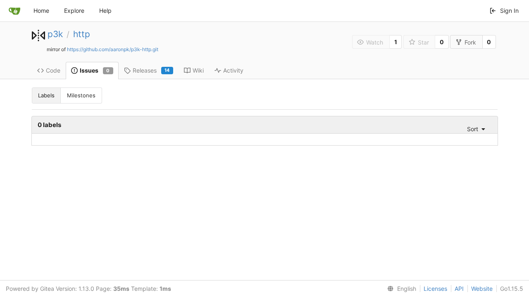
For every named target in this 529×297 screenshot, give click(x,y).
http (81, 34)
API (459, 288)
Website (482, 288)
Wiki (198, 70)
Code (53, 70)
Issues (95, 70)
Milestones (81, 95)
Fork (470, 42)
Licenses (435, 288)
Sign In (509, 10)
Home (41, 10)
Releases (151, 70)
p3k (55, 34)
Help (105, 10)
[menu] (473, 129)
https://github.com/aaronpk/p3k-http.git (112, 49)
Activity (233, 70)
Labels (46, 95)
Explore (74, 10)
